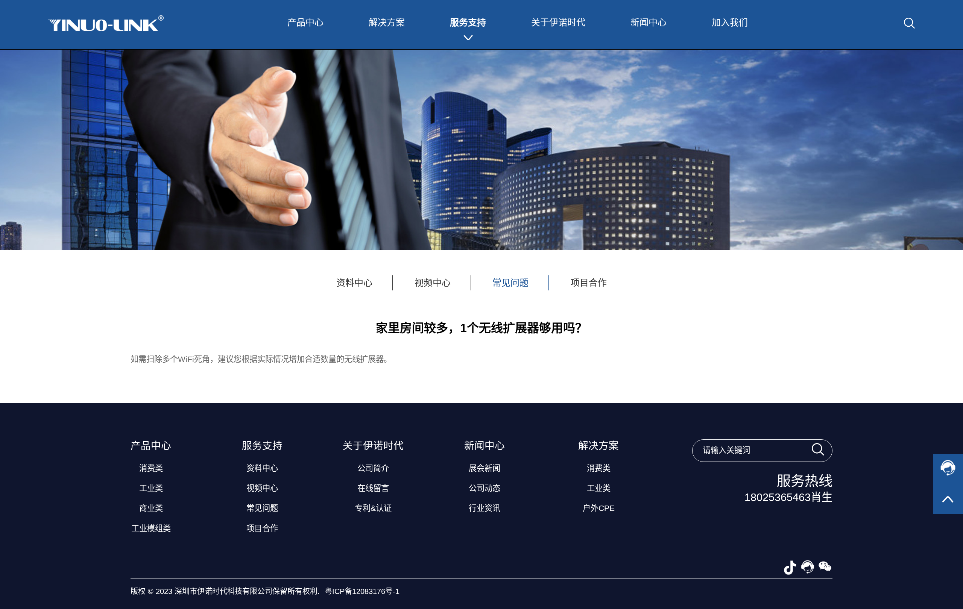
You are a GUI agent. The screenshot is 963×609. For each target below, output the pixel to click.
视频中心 (433, 283)
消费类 (151, 468)
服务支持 (468, 22)
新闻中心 (648, 22)
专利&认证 (373, 508)
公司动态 (484, 488)
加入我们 (730, 22)
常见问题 (510, 283)
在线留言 (373, 488)
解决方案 (387, 22)
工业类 (151, 488)
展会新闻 (484, 468)
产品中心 (305, 22)
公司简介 (373, 468)
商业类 (151, 508)
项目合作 (589, 283)
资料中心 (354, 283)
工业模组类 (151, 528)
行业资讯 (484, 508)
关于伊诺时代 (558, 22)
